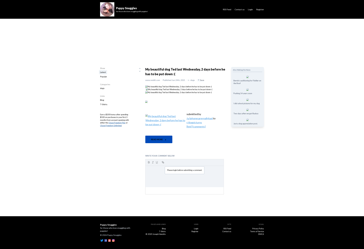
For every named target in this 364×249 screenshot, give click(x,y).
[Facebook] (105, 240)
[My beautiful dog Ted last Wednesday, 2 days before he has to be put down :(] (178, 86)
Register (260, 9)
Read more (157, 139)
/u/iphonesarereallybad (200, 118)
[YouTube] (109, 240)
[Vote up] (139, 68)
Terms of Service (257, 231)
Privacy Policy (258, 228)
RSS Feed (227, 9)
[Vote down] (139, 71)
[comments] (199, 126)
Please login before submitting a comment (184, 170)
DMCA (261, 234)
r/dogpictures (194, 122)
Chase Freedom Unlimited (111, 125)
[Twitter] (102, 240)
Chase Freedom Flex (116, 123)
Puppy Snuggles (108, 224)
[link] (189, 126)
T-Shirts (103, 104)
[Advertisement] (182, 40)
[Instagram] (113, 240)
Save (201, 80)
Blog (102, 100)
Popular (103, 76)
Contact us (240, 9)
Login (250, 9)
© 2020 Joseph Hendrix (156, 234)
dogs (102, 88)
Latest (103, 72)
